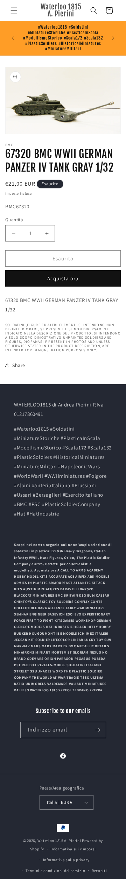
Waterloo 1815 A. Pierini (59, 840)
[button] (14, 10)
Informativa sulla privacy (66, 859)
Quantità (14, 220)
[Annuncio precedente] (13, 38)
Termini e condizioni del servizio (55, 870)
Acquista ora (63, 278)
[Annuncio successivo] (113, 38)
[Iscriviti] (98, 730)
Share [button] (18, 365)
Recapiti (99, 870)
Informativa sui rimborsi (73, 848)
